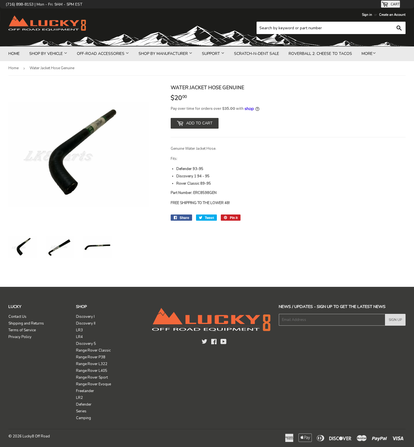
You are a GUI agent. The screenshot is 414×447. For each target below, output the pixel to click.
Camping (83, 418)
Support (211, 53)
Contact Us (17, 316)
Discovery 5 (86, 343)
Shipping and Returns (26, 323)
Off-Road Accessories (101, 53)
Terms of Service (22, 330)
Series (81, 411)
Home (14, 53)
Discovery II (85, 323)
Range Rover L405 (91, 370)
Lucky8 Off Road (36, 436)
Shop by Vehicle (46, 53)
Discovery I (85, 316)
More (367, 53)
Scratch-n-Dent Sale (256, 53)
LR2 (79, 397)
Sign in (367, 15)
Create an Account (392, 15)
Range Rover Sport (92, 377)
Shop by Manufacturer (164, 53)
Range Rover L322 (91, 363)
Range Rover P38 (90, 357)
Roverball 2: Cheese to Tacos (320, 53)
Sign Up (395, 320)
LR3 (79, 330)
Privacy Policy (20, 336)
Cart (395, 4)
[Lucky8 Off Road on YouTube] (223, 342)
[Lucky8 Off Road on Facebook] (214, 342)
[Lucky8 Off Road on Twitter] (204, 342)
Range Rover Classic (93, 350)
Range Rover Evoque (93, 384)
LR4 (79, 336)
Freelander (85, 391)
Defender (84, 404)
